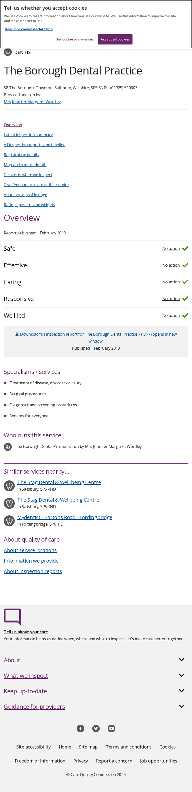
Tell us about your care (26, 632)
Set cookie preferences (75, 39)
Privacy (80, 761)
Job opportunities (158, 761)
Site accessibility (33, 747)
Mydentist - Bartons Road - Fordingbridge (64, 517)
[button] (96, 660)
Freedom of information (40, 761)
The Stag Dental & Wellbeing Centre (58, 499)
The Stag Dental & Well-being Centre (59, 482)
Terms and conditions (129, 747)
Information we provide (31, 560)
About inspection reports (33, 571)
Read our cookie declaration (29, 29)
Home (65, 747)
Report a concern (114, 761)
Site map (88, 747)
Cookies (168, 747)
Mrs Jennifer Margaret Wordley (32, 101)
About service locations (30, 550)
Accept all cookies (115, 39)
